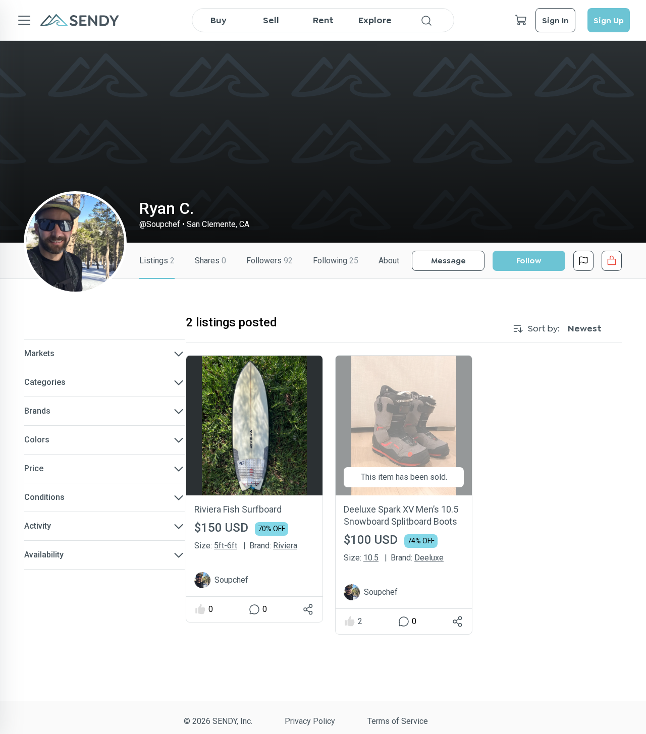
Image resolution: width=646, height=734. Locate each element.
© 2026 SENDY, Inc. (218, 721)
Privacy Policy (310, 721)
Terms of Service (397, 721)
